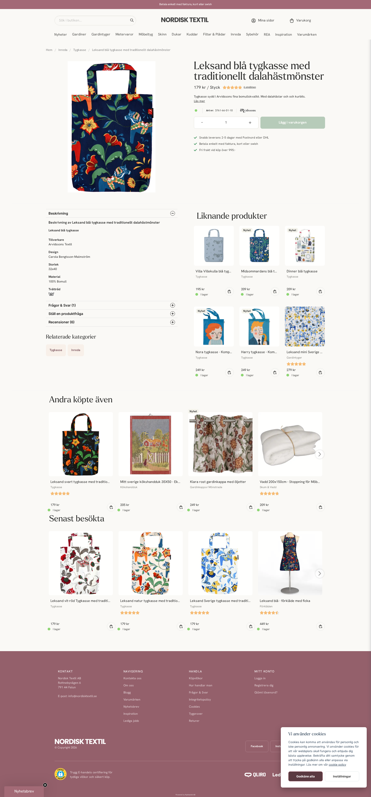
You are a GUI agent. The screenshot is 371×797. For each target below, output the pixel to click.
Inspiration (283, 35)
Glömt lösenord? (265, 692)
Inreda (236, 34)
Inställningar (342, 776)
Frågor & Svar (198, 692)
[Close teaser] (45, 785)
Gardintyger (100, 34)
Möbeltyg (146, 34)
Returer (194, 721)
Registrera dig (263, 685)
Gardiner (79, 34)
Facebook (257, 746)
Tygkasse (79, 50)
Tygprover (196, 714)
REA (267, 35)
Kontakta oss (132, 678)
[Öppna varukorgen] (301, 20)
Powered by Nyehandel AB (185, 795)
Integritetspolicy (200, 699)
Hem (49, 50)
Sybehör (252, 34)
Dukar (176, 34)
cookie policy (337, 764)
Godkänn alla (305, 776)
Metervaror (125, 34)
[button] (132, 20)
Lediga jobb (131, 721)
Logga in (260, 678)
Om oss (128, 685)
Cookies (194, 706)
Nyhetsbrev (131, 706)
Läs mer (199, 101)
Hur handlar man (200, 685)
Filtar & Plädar (214, 34)
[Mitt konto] (263, 20)
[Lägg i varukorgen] (229, 291)
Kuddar (192, 34)
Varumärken (307, 35)
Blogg (127, 692)
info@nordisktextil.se (82, 696)
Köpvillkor (196, 678)
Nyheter (60, 35)
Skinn (162, 34)
